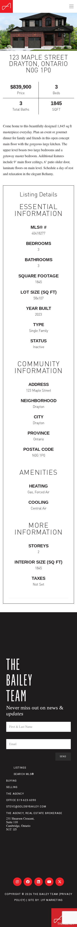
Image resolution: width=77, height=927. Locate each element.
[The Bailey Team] (38, 680)
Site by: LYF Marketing (45, 900)
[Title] (17, 881)
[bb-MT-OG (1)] (6, 6)
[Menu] (71, 6)
